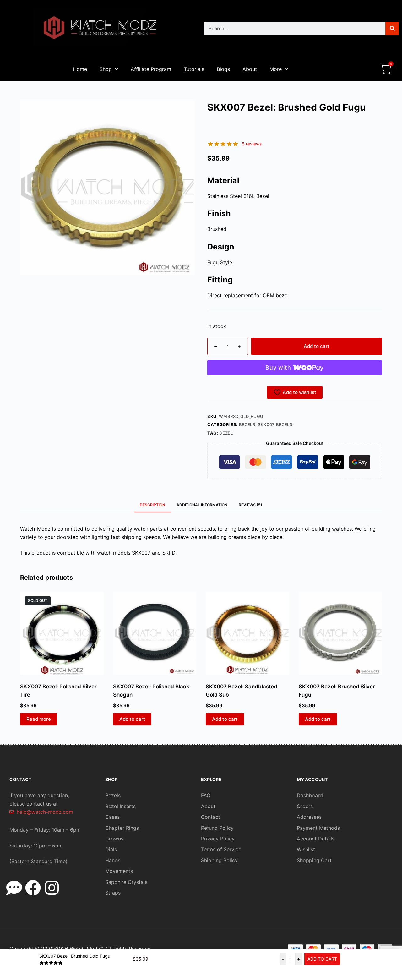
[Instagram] (52, 887)
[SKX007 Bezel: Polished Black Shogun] (155, 633)
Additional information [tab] (202, 504)
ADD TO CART (322, 958)
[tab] (250, 505)
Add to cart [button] (132, 719)
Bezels (247, 424)
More (275, 69)
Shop (106, 69)
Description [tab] (152, 504)
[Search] (392, 28)
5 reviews (252, 143)
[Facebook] (33, 887)
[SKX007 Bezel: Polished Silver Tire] (62, 633)
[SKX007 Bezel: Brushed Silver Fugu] (340, 633)
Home (80, 69)
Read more (38, 719)
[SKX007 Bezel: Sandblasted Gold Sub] (247, 633)
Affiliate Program (151, 69)
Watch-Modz (86, 948)
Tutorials (194, 69)
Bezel (226, 432)
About (249, 69)
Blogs (223, 69)
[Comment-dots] (14, 887)
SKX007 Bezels (275, 424)
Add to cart (316, 346)
